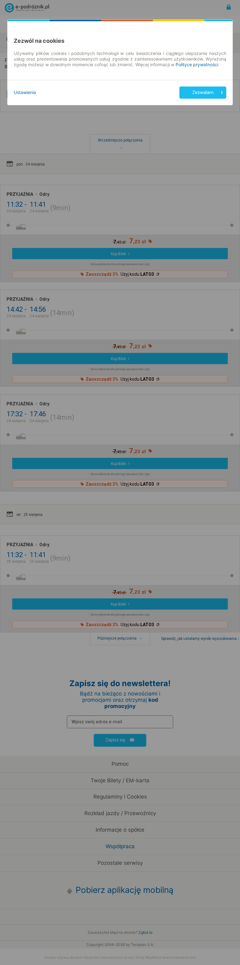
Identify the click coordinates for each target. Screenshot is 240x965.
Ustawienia (25, 92)
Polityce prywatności (197, 64)
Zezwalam (202, 92)
